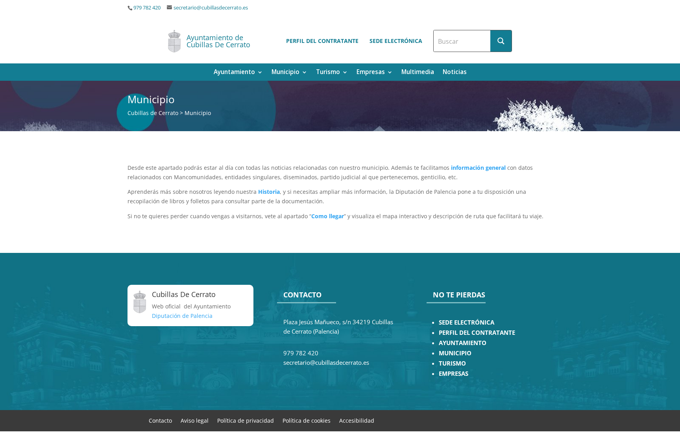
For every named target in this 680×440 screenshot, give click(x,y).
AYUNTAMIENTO (462, 343)
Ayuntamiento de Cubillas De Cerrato (218, 41)
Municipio (285, 72)
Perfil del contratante (322, 41)
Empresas (371, 72)
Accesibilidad (356, 420)
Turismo (328, 72)
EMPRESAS (453, 373)
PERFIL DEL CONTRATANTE (477, 333)
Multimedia (417, 72)
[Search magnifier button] (501, 41)
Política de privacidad (245, 420)
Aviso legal (195, 420)
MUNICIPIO (455, 353)
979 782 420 (147, 7)
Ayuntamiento (234, 72)
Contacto (160, 420)
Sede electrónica (396, 41)
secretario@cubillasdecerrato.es (211, 7)
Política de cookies (307, 420)
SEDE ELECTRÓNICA (466, 322)
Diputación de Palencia (182, 315)
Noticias (455, 72)
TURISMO (452, 363)
